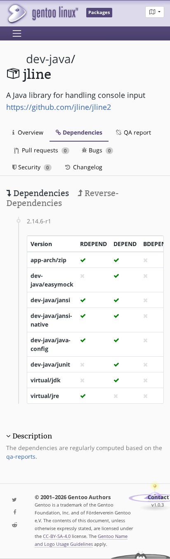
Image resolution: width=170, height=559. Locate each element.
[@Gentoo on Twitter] (14, 500)
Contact (158, 497)
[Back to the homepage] (42, 13)
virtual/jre (45, 396)
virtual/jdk (46, 380)
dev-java (48, 58)
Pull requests (43, 150)
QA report (136, 132)
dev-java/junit (50, 364)
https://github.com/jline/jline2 (58, 107)
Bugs (99, 150)
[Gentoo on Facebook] (14, 512)
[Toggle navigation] (17, 33)
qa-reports (20, 456)
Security (33, 167)
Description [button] (32, 436)
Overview (29, 132)
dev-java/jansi (50, 300)
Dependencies (81, 132)
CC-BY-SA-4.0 (57, 536)
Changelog (86, 167)
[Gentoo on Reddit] (14, 525)
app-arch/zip (48, 260)
